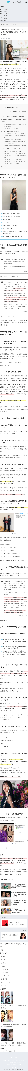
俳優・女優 (4, 979)
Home (4, 1060)
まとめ (4, 166)
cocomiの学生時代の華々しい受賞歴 (12, 151)
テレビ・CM (3, 13)
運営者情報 (3, 20)
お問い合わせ (3, 18)
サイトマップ (3, 15)
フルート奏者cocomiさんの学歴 (10, 131)
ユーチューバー (5, 976)
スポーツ (3, 963)
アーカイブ (4, 1051)
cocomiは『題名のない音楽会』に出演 (13, 159)
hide (16, 107)
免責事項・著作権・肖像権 (14, 1064)
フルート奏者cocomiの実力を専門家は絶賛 (13, 116)
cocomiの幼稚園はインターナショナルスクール (15, 133)
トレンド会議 (16, 2)
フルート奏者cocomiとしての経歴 (11, 148)
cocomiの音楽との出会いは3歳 (11, 128)
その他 (3, 966)
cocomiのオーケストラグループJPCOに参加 (14, 153)
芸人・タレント (12, 879)
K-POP (2, 7)
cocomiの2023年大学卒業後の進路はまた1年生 (15, 145)
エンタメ (3, 959)
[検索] (26, 950)
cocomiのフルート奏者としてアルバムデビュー (15, 161)
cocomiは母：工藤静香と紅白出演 (12, 163)
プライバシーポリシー (12, 1060)
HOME (14, 1057)
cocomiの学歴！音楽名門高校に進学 (12, 139)
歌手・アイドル (4, 9)
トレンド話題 (3, 11)
